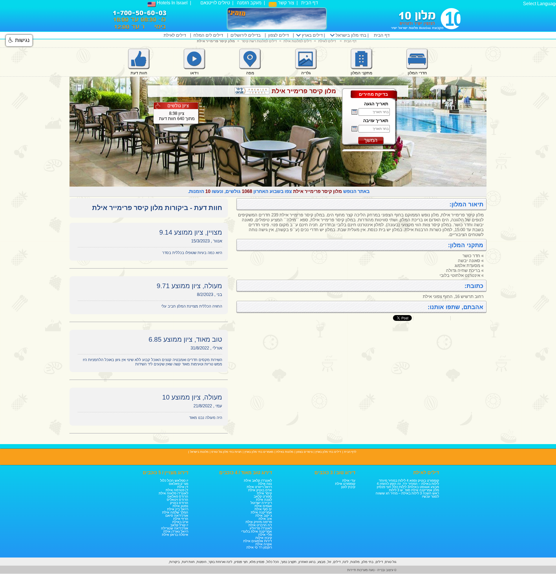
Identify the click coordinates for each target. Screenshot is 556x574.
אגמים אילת (263, 506)
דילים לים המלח (208, 35)
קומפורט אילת (345, 484)
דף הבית (309, 2)
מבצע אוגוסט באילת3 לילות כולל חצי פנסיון (408, 487)
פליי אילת (265, 535)
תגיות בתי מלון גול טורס (226, 451)
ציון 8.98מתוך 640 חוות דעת (177, 116)
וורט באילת (180, 522)
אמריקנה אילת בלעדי (256, 531)
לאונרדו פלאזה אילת (173, 493)
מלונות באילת (284, 451)
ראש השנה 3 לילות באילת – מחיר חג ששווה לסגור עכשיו (407, 494)
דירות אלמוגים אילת (257, 541)
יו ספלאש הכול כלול (174, 481)
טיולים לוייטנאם (215, 2)
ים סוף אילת (263, 509)
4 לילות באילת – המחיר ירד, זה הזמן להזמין (408, 484)
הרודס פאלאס (177, 496)
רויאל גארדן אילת (175, 531)
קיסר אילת (264, 493)
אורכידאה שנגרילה (174, 528)
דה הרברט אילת (260, 525)
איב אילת (265, 519)
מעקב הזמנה (249, 2)
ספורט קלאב (263, 496)
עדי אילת (348, 481)
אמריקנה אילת (261, 512)
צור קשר (285, 2)
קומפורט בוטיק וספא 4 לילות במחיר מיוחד (409, 481)
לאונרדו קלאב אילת (258, 481)
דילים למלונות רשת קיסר (259, 41)
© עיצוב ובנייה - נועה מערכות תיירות (371, 570)
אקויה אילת (263, 544)
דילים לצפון (278, 35)
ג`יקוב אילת (263, 516)
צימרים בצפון (304, 451)
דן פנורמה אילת (177, 490)
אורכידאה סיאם (176, 516)
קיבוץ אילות (263, 538)
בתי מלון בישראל (350, 35)
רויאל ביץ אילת (177, 509)
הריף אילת (180, 519)
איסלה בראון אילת (175, 535)
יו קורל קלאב (179, 525)
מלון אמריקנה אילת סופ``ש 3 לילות (414, 490)
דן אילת (182, 487)
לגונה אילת (264, 500)
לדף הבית (350, 451)
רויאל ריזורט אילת (259, 487)
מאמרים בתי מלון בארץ (258, 451)
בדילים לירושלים (246, 35)
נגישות (22, 40)
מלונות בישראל (199, 451)
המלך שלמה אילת (175, 512)
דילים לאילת (175, 35)
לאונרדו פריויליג (261, 528)
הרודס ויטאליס (177, 500)
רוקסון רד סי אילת (259, 547)
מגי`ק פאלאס (178, 484)
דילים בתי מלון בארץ (328, 451)
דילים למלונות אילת (298, 41)
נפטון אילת (180, 506)
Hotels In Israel (172, 2)
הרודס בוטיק (179, 503)
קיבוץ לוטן (348, 487)
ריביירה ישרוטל (261, 503)
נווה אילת (265, 484)
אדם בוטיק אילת (260, 490)
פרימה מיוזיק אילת (259, 522)
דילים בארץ (312, 35)
